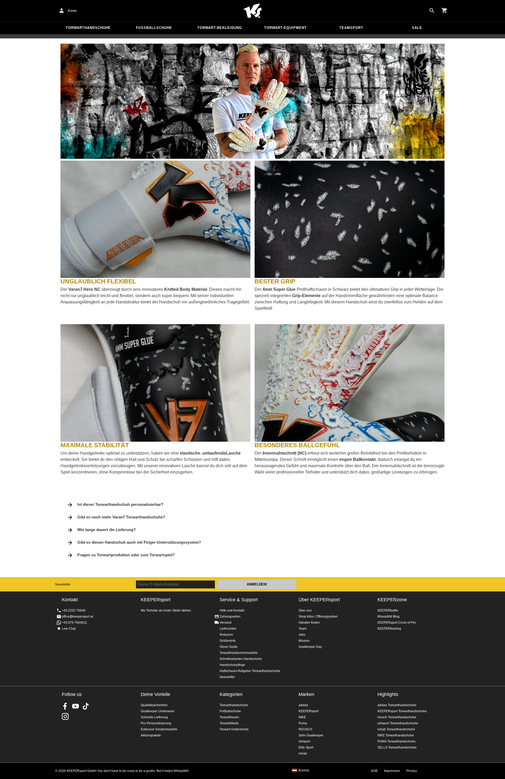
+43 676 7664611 (74, 622)
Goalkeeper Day (310, 647)
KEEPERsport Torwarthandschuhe (402, 711)
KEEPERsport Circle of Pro (396, 622)
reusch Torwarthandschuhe (396, 717)
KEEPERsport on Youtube (75, 706)
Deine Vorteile (155, 694)
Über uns (305, 610)
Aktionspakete (151, 735)
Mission (304, 641)
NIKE (302, 717)
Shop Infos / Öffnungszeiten (318, 616)
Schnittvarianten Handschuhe (241, 659)
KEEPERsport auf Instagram (65, 716)
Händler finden (309, 622)
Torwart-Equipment (285, 28)
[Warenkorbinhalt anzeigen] (444, 10)
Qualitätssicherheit (154, 705)
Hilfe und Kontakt (232, 610)
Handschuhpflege (232, 665)
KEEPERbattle (387, 610)
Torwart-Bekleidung (219, 28)
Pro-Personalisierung (156, 723)
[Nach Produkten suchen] (432, 10)
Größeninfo (228, 641)
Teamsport (351, 28)
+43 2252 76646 (73, 610)
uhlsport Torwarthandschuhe (397, 723)
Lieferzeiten (228, 628)
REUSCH (305, 729)
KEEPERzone (392, 599)
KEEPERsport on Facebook (65, 706)
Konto (72, 11)
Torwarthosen (229, 717)
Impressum (392, 771)
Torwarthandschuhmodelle (239, 653)
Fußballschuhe (154, 28)
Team (302, 628)
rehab (303, 753)
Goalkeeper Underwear (157, 711)
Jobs (302, 635)
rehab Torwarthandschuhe (396, 729)
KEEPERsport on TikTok (85, 706)
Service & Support (239, 599)
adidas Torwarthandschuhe (396, 705)
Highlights (387, 694)
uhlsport (304, 741)
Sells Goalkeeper (311, 735)
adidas (303, 705)
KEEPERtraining (389, 628)
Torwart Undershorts (234, 729)
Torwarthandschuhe (88, 28)
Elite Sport (306, 747)
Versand (225, 622)
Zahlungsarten (230, 616)
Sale (417, 28)
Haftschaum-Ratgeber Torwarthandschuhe (250, 671)
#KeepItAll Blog (388, 616)
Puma (303, 723)
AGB (374, 771)
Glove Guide (229, 647)
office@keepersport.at (77, 616)
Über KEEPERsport (319, 599)
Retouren (226, 635)
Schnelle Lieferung (154, 717)
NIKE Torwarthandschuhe (395, 735)
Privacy (411, 771)
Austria (303, 770)
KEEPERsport (309, 711)
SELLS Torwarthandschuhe (397, 747)
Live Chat (68, 628)
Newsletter (62, 584)
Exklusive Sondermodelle (159, 729)
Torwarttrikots (229, 723)
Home (252, 10)
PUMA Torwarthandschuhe (396, 741)
